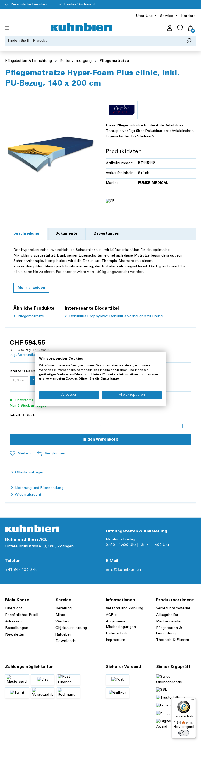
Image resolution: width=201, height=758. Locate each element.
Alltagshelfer (167, 615)
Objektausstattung (71, 628)
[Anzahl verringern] (18, 426)
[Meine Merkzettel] (180, 28)
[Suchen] (189, 41)
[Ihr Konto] (169, 28)
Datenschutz (117, 634)
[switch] (183, 733)
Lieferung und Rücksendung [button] (38, 488)
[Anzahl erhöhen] (182, 426)
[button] (31, 288)
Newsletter (15, 635)
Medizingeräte (168, 621)
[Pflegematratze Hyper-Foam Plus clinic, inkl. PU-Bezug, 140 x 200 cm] (50, 153)
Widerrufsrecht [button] (27, 495)
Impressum (115, 640)
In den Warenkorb (100, 439)
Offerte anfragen (29, 473)
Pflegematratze (30, 316)
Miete (60, 615)
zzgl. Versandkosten (27, 355)
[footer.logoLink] (32, 528)
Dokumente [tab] (66, 234)
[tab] (26, 234)
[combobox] (93, 41)
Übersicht (13, 608)
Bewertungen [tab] (106, 234)
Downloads (65, 641)
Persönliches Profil (21, 615)
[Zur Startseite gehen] (81, 27)
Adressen (13, 621)
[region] (50, 152)
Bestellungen (16, 628)
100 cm (20, 381)
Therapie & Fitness (172, 640)
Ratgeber (63, 635)
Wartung (62, 621)
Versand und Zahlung (124, 608)
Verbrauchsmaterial (173, 608)
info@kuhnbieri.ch (123, 570)
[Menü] (7, 28)
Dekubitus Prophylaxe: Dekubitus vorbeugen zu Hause (115, 316)
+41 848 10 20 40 (21, 570)
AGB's (111, 615)
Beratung (63, 608)
